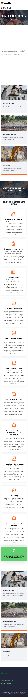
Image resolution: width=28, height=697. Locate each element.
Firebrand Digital (21, 693)
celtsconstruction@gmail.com (7, 680)
